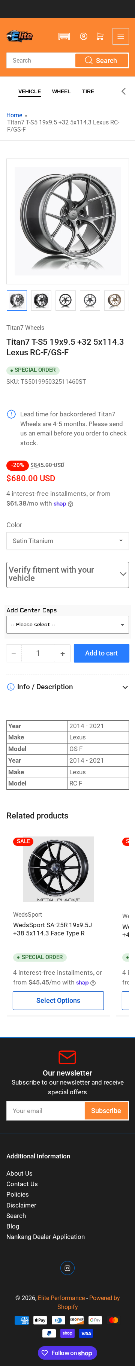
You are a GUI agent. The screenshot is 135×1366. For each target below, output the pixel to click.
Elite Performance (61, 1298)
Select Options (58, 1000)
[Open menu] (120, 36)
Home (14, 115)
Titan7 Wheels (25, 327)
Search (16, 1215)
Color (14, 525)
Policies (17, 1194)
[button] (64, 36)
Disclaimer (21, 1205)
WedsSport (27, 914)
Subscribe (106, 1111)
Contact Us (22, 1184)
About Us (19, 1173)
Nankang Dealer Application (45, 1236)
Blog (13, 1226)
